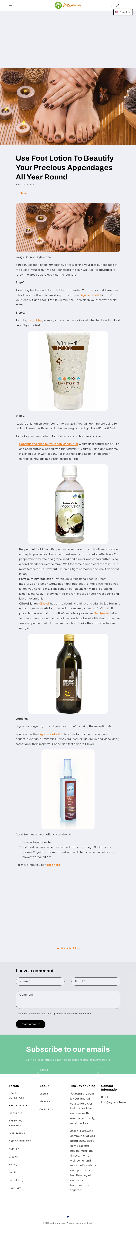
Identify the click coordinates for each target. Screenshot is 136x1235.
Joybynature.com (58, 1223)
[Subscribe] (95, 1070)
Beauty (13, 1164)
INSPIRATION (17, 1133)
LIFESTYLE (15, 1113)
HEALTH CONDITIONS (17, 1095)
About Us (44, 1101)
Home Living (16, 1180)
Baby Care (15, 1188)
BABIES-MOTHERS (20, 1141)
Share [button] (23, 193)
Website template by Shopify (80, 1223)
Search (43, 1094)
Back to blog (70, 948)
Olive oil (44, 603)
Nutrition (14, 1149)
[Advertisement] (68, 42)
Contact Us (46, 1109)
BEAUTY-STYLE (18, 1105)
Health (13, 1172)
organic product (91, 295)
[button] (10, 5)
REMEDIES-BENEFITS (16, 1123)
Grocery (13, 1157)
